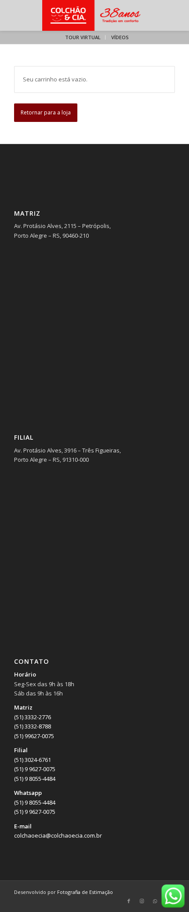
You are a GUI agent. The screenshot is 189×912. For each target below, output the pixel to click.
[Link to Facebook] (128, 901)
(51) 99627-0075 (34, 736)
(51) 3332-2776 (32, 717)
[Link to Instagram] (142, 901)
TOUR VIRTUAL (83, 37)
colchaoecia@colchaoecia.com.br (58, 835)
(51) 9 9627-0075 (34, 769)
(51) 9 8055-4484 (34, 779)
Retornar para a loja (46, 112)
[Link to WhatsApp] (155, 901)
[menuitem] (83, 37)
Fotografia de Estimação (85, 892)
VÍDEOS (120, 37)
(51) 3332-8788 (32, 726)
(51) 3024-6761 (32, 760)
